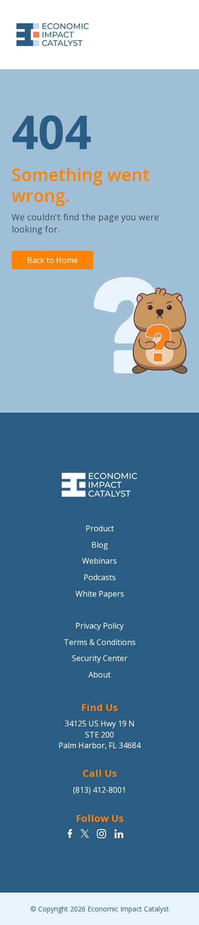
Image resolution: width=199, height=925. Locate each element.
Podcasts (100, 577)
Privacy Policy (99, 625)
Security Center (100, 658)
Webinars (99, 560)
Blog (99, 545)
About (99, 674)
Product (99, 528)
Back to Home (52, 260)
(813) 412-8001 (99, 790)
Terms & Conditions (100, 642)
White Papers (99, 593)
